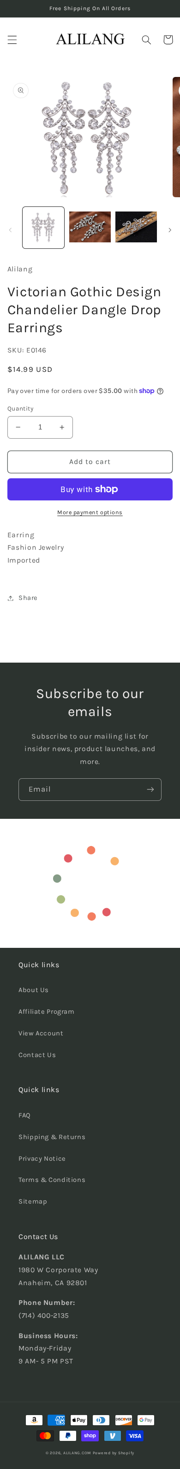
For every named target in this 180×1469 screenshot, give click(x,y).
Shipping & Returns (51, 1137)
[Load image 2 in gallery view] (90, 227)
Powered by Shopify (113, 1453)
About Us (33, 990)
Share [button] (28, 598)
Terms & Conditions (51, 1180)
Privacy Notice (42, 1159)
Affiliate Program (46, 1012)
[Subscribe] (150, 789)
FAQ (24, 1115)
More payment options (90, 512)
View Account (41, 1033)
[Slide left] (10, 230)
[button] (12, 39)
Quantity (20, 408)
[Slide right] (170, 230)
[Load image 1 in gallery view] (43, 227)
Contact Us (37, 1055)
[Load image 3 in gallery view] (136, 227)
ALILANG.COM (77, 1453)
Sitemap (32, 1201)
